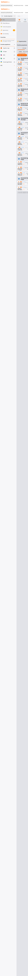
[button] (8, 53)
